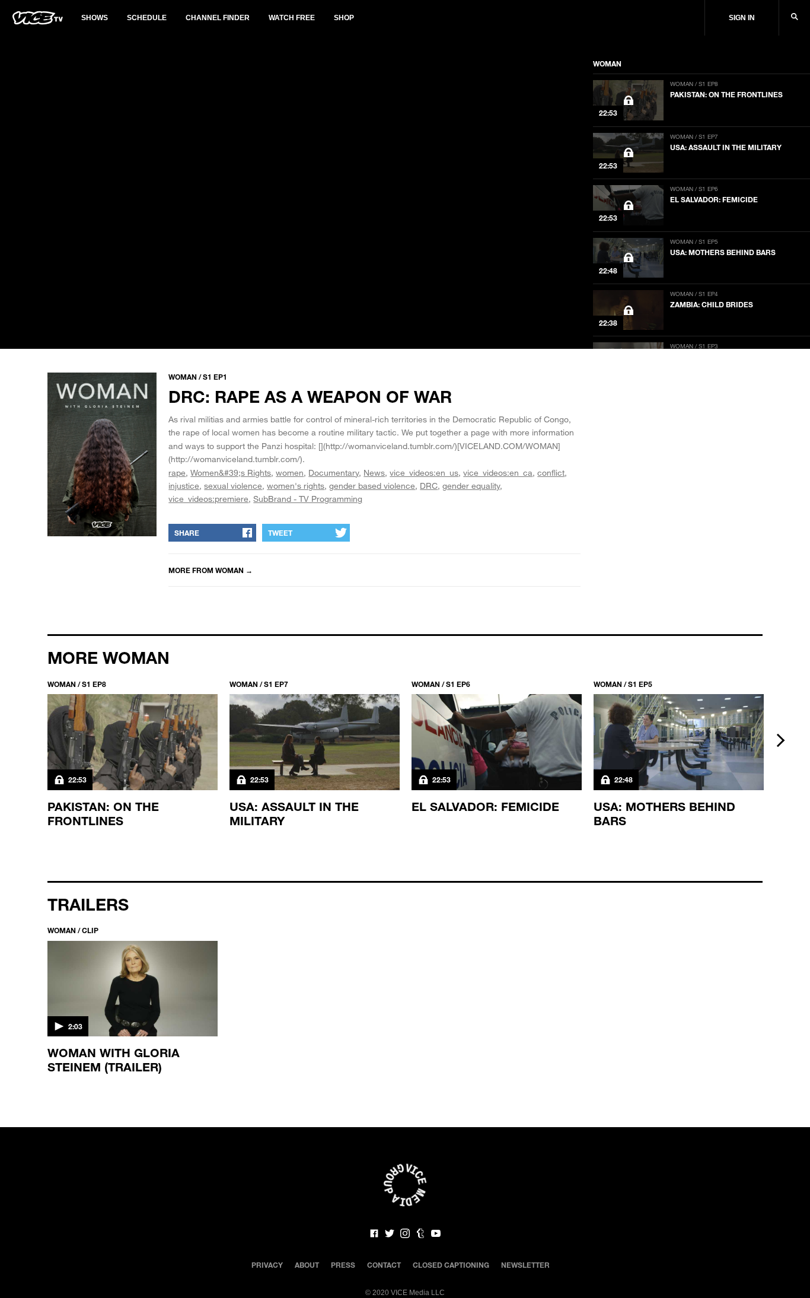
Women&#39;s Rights (230, 472)
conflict (551, 472)
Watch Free (292, 18)
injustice (183, 486)
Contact (384, 1265)
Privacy (267, 1265)
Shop (344, 18)
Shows (94, 18)
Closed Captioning (451, 1265)
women (290, 472)
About (307, 1265)
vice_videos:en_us (424, 472)
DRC (429, 486)
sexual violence (233, 486)
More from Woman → (210, 570)
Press (343, 1265)
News (374, 472)
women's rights (295, 486)
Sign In (742, 18)
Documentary (333, 472)
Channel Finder (218, 18)
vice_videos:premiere (208, 499)
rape (177, 472)
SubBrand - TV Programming (307, 499)
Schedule (147, 18)
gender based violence (372, 486)
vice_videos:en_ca (497, 472)
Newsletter (525, 1265)
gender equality (471, 486)
